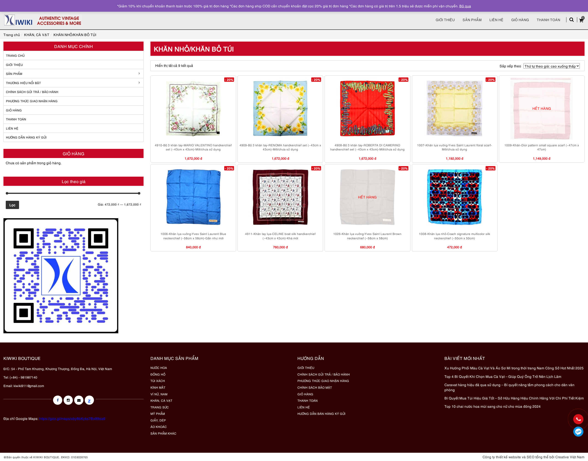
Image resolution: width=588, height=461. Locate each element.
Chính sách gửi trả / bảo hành (32, 92)
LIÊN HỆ (12, 128)
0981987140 (578, 432)
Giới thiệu (445, 19)
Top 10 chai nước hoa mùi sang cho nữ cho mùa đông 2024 (492, 406)
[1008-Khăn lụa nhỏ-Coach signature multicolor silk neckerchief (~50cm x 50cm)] (455, 197)
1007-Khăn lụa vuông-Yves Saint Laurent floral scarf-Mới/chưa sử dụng (454, 147)
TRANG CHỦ (15, 55)
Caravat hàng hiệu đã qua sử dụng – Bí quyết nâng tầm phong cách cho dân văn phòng (509, 387)
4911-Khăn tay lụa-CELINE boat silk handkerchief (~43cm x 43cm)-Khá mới (280, 236)
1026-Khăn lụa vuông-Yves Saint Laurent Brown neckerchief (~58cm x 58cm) (367, 236)
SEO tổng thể (537, 456)
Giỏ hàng (520, 19)
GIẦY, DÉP (158, 420)
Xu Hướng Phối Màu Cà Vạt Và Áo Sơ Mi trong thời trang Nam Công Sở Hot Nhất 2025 (514, 367)
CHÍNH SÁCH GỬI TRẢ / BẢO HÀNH (323, 374)
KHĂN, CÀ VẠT (161, 400)
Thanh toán (548, 19)
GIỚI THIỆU (14, 64)
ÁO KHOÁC (158, 426)
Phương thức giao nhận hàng (32, 101)
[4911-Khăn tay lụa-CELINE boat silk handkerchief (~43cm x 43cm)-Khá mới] (280, 197)
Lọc (12, 204)
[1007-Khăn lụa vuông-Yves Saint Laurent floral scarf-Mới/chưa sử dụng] (455, 108)
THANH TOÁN (16, 119)
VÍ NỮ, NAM (158, 394)
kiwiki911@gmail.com (29, 385)
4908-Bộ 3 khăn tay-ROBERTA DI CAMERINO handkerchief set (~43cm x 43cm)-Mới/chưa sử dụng (367, 147)
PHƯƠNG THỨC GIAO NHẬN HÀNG (323, 381)
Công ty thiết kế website (502, 456)
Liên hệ (496, 19)
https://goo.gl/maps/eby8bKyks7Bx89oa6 (72, 418)
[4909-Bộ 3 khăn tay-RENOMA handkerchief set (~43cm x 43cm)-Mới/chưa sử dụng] (280, 108)
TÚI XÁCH (157, 381)
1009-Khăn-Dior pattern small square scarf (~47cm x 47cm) (541, 147)
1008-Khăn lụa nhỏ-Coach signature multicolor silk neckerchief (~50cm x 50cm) (454, 236)
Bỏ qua (465, 5)
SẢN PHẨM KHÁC (163, 433)
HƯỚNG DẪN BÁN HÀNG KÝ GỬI (321, 413)
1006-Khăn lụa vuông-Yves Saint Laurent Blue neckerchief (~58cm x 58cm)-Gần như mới (193, 236)
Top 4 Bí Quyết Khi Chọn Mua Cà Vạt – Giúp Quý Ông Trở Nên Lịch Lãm (502, 376)
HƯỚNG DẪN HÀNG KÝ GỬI (26, 137)
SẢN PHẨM (472, 19)
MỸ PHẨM (157, 413)
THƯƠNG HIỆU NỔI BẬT (23, 83)
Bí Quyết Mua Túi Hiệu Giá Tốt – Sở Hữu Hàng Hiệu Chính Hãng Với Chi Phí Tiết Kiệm (514, 398)
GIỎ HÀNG (14, 110)
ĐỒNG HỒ (157, 374)
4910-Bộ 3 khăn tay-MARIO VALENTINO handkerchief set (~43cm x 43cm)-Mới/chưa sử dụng (193, 147)
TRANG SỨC (159, 407)
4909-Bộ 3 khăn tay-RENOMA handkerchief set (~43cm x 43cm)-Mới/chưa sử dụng (280, 147)
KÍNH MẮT (157, 387)
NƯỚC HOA (158, 367)
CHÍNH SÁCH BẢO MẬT (314, 387)
